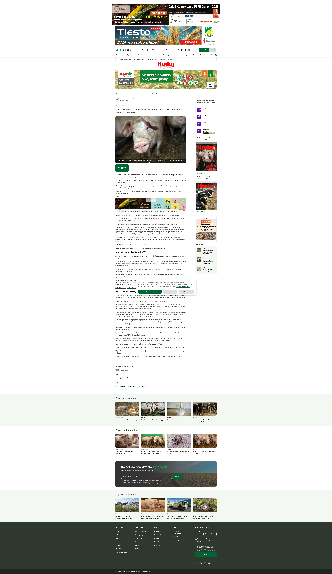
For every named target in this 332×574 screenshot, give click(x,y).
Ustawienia (170, 292)
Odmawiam (186, 292)
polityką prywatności (183, 286)
